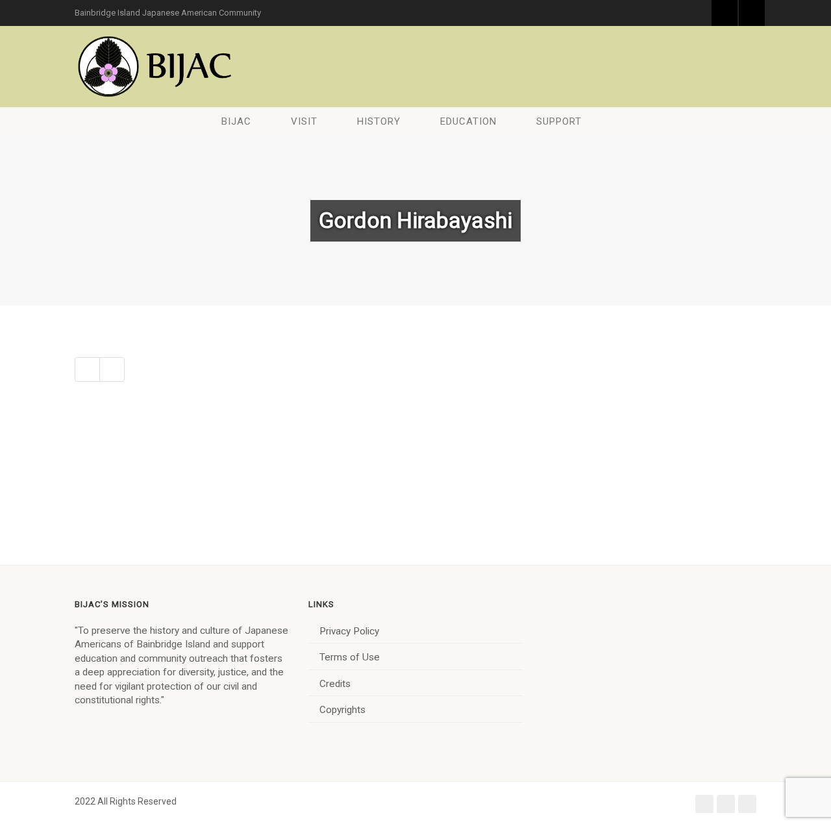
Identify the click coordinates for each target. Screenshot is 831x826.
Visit (304, 121)
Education (468, 121)
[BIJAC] (156, 67)
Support (559, 121)
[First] (87, 369)
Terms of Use (349, 657)
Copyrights (342, 710)
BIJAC (236, 121)
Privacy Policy (349, 631)
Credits (335, 684)
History (379, 121)
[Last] (112, 369)
